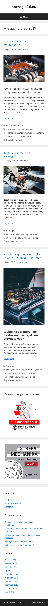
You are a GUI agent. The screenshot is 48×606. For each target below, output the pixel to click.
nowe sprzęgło (19, 373)
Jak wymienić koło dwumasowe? (15, 43)
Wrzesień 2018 (11, 578)
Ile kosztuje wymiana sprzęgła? (19, 545)
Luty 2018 (9, 592)
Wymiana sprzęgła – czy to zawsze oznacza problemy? (22, 256)
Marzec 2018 (11, 588)
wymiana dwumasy (34, 133)
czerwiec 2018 (11, 585)
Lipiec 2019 (10, 571)
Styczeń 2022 (11, 560)
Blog (7, 500)
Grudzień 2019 (11, 567)
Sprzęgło (10, 231)
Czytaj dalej (8, 118)
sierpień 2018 (11, 581)
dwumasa (10, 129)
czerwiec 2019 (11, 574)
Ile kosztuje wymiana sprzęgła (20, 234)
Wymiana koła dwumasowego (17, 136)
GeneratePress (38, 602)
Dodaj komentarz (14, 140)
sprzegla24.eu (24, 7)
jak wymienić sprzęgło (16, 369)
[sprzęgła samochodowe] (24, 431)
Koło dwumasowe (14, 125)
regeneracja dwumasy (13, 133)
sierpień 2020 (11, 563)
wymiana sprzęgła (29, 238)
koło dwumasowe (25, 129)
